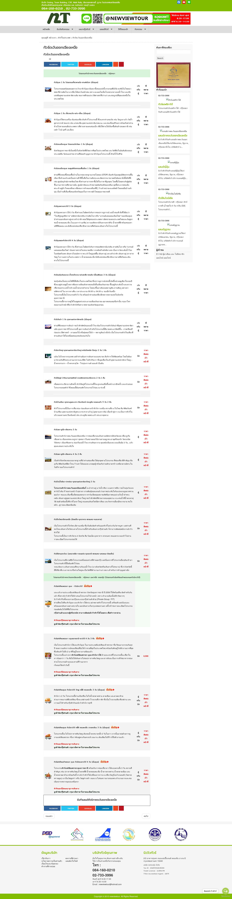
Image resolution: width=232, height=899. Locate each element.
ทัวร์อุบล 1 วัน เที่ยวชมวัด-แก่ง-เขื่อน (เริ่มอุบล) (72, 113)
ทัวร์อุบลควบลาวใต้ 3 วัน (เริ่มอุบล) (67, 206)
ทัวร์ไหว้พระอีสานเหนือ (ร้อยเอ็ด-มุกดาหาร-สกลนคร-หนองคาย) (78, 519)
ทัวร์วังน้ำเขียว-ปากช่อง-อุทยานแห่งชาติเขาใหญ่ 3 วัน (74, 481)
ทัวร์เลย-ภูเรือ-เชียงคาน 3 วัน (65, 429)
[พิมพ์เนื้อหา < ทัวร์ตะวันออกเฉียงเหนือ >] (50, 58)
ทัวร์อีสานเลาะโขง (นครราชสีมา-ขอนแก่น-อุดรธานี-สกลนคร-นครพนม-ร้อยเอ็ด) (84, 553)
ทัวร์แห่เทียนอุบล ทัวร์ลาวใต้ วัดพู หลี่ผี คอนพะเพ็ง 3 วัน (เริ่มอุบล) (79, 689)
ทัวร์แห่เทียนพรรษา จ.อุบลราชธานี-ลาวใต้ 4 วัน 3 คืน (74, 638)
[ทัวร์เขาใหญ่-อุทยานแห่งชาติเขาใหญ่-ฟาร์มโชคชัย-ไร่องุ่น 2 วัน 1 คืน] (48, 355)
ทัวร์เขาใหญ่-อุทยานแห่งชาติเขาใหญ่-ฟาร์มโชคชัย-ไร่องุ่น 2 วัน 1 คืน (80, 350)
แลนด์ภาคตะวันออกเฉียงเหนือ (172, 135)
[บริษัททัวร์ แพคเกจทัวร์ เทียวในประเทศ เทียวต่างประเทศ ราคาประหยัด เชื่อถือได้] (58, 18)
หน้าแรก (52, 37)
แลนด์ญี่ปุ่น (163, 167)
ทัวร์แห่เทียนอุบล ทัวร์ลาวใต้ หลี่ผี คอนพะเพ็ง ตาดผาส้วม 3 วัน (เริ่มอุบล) (82, 727)
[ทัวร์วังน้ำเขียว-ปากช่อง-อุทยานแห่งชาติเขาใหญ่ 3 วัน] (48, 492)
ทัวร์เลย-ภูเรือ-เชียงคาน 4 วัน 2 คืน (68, 454)
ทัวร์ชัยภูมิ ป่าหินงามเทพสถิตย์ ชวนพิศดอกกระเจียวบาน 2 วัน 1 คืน (79, 377)
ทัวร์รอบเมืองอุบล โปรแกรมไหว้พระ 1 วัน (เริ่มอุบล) (73, 144)
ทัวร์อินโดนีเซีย (165, 198)
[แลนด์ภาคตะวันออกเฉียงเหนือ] (173, 131)
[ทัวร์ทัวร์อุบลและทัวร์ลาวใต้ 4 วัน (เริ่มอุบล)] (48, 248)
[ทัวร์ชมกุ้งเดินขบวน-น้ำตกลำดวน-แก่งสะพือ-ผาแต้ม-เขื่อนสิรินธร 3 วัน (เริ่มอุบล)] (48, 288)
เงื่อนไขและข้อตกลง (49, 863)
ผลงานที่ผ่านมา (72, 858)
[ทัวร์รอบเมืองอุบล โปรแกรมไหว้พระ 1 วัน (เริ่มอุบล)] (48, 147)
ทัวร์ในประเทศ (64, 37)
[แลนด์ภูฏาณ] (173, 224)
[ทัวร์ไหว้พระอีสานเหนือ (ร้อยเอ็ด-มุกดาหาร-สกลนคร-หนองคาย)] (48, 528)
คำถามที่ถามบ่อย (48, 866)
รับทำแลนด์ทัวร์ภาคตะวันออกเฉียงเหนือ (97, 800)
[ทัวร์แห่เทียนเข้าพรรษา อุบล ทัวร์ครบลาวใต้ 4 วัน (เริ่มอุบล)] (48, 775)
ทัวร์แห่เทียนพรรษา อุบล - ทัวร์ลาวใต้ (68, 586)
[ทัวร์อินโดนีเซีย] (173, 193)
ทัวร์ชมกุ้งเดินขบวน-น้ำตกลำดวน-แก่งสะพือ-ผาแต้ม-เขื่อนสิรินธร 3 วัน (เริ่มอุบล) (84, 274)
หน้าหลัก (46, 29)
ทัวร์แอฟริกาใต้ (165, 104)
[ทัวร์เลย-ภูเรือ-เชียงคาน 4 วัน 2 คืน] (48, 459)
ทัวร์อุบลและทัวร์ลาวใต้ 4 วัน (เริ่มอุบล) (69, 240)
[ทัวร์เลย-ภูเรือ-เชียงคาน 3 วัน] (48, 436)
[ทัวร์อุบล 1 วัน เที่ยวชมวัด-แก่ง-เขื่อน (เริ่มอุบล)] (48, 120)
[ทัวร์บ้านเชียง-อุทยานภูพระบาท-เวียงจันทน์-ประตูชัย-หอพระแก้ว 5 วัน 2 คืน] (48, 407)
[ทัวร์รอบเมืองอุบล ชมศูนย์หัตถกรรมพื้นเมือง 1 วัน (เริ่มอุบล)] (48, 178)
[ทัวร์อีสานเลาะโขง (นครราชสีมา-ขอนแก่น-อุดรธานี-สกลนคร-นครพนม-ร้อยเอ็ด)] (48, 560)
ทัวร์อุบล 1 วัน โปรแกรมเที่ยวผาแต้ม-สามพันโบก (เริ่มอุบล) (76, 82)
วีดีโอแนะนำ (123, 29)
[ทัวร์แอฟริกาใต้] (173, 99)
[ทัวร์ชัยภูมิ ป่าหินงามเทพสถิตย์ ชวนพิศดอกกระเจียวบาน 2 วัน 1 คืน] (48, 381)
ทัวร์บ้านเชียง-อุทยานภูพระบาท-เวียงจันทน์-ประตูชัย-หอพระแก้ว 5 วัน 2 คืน (82, 402)
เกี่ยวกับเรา (45, 858)
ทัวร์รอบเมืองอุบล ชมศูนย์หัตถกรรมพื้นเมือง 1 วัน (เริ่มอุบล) (76, 168)
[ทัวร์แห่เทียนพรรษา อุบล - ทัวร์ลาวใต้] (48, 603)
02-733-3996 (163, 95)
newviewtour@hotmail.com (110, 884)
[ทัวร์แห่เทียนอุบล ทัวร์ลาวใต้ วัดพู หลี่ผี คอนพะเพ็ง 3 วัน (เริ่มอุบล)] (48, 700)
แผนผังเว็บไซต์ (72, 861)
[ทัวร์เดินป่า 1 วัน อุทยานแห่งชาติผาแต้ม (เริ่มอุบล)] (48, 326)
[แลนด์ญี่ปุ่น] (173, 162)
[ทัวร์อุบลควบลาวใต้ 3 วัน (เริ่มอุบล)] (48, 214)
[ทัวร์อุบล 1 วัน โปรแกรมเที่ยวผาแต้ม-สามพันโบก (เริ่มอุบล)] (48, 89)
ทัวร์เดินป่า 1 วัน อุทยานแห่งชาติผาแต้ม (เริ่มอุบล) (72, 319)
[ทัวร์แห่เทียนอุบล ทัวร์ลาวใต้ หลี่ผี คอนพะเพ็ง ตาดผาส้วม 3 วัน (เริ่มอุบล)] (48, 736)
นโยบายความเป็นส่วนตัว (51, 861)
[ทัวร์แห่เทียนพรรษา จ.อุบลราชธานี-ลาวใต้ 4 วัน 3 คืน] (48, 655)
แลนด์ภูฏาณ (164, 229)
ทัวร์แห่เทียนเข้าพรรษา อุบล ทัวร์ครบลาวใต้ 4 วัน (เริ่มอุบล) (76, 761)
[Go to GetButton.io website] (225, 896)
